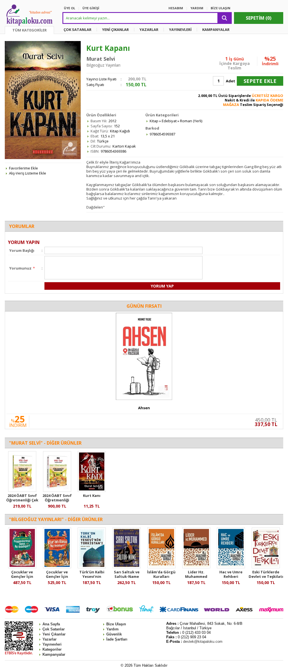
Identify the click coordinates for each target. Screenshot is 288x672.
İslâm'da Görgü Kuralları (161, 574)
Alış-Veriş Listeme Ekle (27, 173)
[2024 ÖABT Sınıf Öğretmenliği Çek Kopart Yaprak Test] (22, 490)
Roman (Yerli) (191, 120)
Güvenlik (114, 634)
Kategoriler (52, 649)
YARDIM (196, 8)
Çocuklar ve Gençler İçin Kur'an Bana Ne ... (57, 576)
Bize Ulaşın (116, 624)
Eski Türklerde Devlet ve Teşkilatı (266, 574)
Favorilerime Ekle (23, 168)
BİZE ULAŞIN (220, 8)
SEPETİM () (258, 18)
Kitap (154, 120)
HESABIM (175, 8)
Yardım (112, 629)
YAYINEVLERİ (180, 29)
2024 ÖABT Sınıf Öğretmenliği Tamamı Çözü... (57, 500)
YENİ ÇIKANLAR (115, 29)
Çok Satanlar (53, 629)
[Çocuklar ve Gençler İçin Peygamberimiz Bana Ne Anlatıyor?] (22, 566)
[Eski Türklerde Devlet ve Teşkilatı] (266, 566)
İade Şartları (116, 639)
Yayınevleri (52, 644)
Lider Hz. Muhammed (196, 574)
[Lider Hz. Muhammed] (196, 566)
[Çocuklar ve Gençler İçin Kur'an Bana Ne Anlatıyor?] (57, 566)
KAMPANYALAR (216, 29)
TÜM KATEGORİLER (29, 30)
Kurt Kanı (91, 495)
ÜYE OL (69, 8)
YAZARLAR (149, 29)
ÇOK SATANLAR (77, 29)
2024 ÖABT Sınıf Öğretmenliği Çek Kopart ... (22, 500)
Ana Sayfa (51, 624)
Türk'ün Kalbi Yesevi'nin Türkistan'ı (91, 576)
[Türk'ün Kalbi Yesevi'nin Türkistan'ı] (92, 566)
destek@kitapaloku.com (202, 641)
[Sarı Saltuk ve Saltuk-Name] (126, 566)
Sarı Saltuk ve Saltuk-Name (127, 574)
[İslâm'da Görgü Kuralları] (161, 566)
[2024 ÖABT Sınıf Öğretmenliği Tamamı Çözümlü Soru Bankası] (57, 490)
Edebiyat (169, 120)
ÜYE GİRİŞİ (90, 8)
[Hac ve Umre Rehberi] (231, 566)
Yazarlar (49, 639)
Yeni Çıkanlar (54, 634)
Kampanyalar (53, 654)
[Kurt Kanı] (92, 490)
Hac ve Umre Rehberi (230, 574)
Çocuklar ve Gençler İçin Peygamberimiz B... (22, 578)
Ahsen (144, 407)
